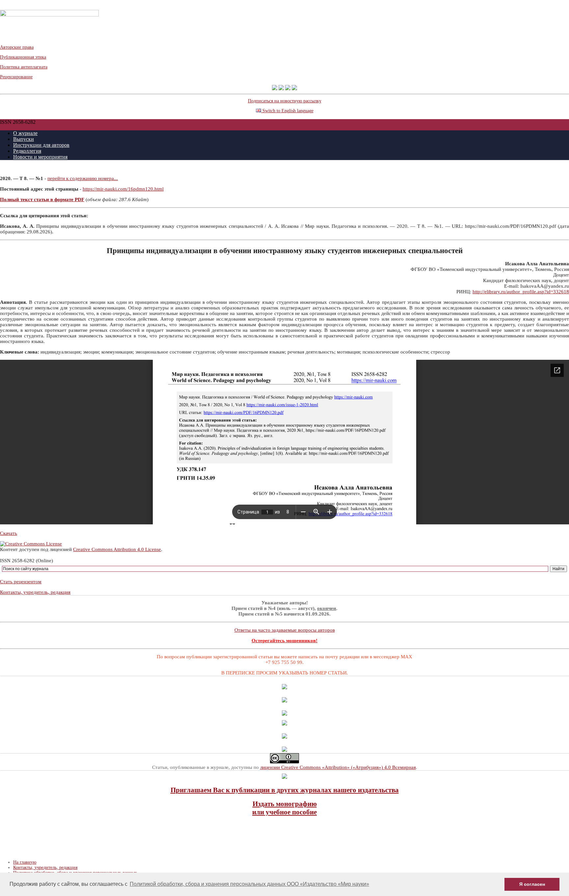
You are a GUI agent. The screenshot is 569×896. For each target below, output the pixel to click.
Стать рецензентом (20, 581)
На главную (24, 862)
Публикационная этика (23, 57)
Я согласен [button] (532, 884)
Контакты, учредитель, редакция (35, 592)
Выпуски (23, 139)
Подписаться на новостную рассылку (284, 100)
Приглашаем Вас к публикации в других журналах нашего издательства (285, 790)
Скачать (8, 533)
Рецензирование (16, 76)
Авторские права (17, 47)
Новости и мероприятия (40, 157)
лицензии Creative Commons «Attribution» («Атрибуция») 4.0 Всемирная (338, 767)
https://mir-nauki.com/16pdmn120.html (123, 189)
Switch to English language (287, 110)
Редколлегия (27, 151)
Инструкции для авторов (41, 145)
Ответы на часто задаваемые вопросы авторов (284, 630)
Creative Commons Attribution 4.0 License (117, 549)
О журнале (25, 133)
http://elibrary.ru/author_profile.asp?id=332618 (521, 291)
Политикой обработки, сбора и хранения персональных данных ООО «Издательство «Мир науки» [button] (249, 884)
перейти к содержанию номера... (82, 178)
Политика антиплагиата (23, 67)
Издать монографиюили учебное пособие (284, 808)
